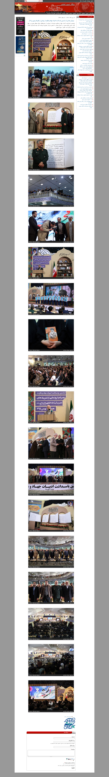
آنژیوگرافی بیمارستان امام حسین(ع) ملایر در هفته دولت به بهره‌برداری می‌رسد (85, 24)
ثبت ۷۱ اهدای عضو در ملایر (87, 38)
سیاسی (87, 13)
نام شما (73, 736)
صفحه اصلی (91, 13)
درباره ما (49, 13)
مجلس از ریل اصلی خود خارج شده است (84, 55)
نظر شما (73, 749)
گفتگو (67, 13)
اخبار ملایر (79, 13)
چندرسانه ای (58, 13)
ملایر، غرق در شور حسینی (87, 63)
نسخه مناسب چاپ (67, 716)
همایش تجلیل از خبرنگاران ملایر (86, 30)
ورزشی (70, 13)
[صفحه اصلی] (54, 12)
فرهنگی (74, 13)
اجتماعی (83, 13)
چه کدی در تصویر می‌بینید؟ (69, 762)
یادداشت (63, 13)
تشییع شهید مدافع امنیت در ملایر (86, 65)
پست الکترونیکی (72, 740)
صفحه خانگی (72, 745)
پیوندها (88, 1)
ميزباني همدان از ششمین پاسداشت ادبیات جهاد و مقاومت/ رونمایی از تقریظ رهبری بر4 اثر (51, 21)
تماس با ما (84, 1)
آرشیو (92, 1)
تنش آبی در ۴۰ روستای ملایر (87, 33)
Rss (81, 1)
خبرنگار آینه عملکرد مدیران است (86, 31)
